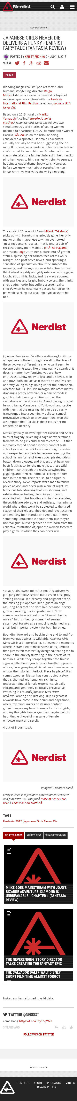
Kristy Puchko (35, 57)
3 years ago (11, 1027)
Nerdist (16, 6)
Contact (23, 1083)
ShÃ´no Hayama (56, 248)
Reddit (38, 63)
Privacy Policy (46, 1087)
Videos (70, 1083)
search (53, 7)
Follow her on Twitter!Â (27, 803)
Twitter (17, 63)
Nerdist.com (7, 1087)
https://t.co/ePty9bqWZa (35, 1021)
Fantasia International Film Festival (32, 101)
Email (46, 63)
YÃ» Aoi (20, 135)
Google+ (31, 63)
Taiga (21, 252)
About (38, 1083)
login (62, 7)
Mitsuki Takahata (55, 231)
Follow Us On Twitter (38, 1034)
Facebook (24, 63)
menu (72, 7)
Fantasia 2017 (12, 821)
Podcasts (54, 1083)
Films (9, 75)
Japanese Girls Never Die (40, 821)
